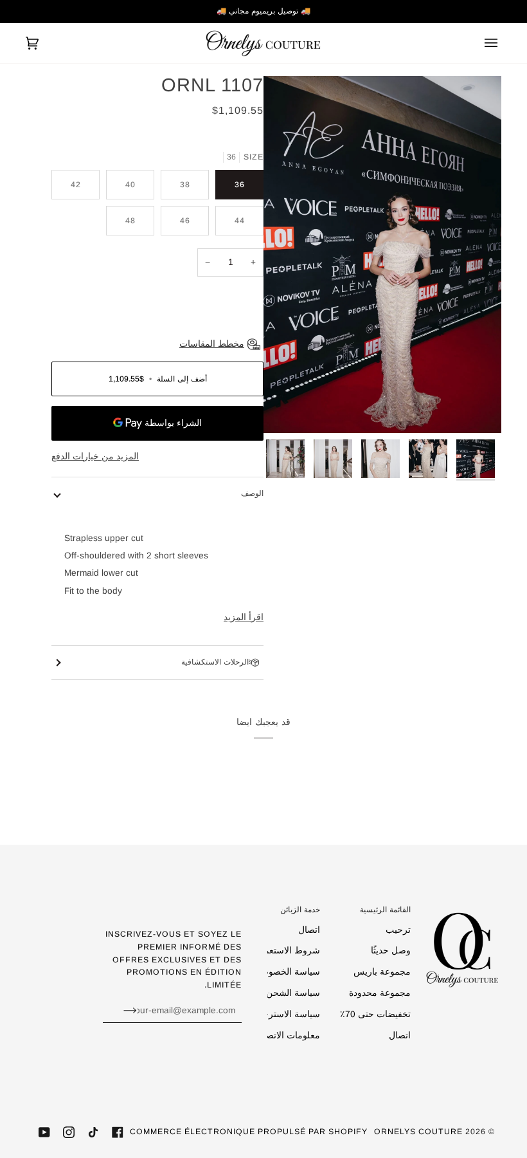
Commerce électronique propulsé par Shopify (249, 1131)
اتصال (400, 1035)
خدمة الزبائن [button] (300, 909)
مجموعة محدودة (380, 993)
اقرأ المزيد (244, 617)
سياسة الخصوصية (286, 972)
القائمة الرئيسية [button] (385, 909)
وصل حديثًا (391, 950)
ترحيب (398, 930)
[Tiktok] (93, 1132)
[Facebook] (117, 1132)
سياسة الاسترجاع (287, 1014)
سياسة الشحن (293, 993)
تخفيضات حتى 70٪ (375, 1014)
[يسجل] (120, 1010)
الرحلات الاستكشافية (215, 661)
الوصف (252, 493)
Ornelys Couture (418, 1131)
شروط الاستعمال (287, 950)
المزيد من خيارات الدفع (95, 456)
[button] (462, 907)
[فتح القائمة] (482, 43)
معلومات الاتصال (288, 1035)
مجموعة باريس (382, 972)
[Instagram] (69, 1132)
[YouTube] (44, 1132)
